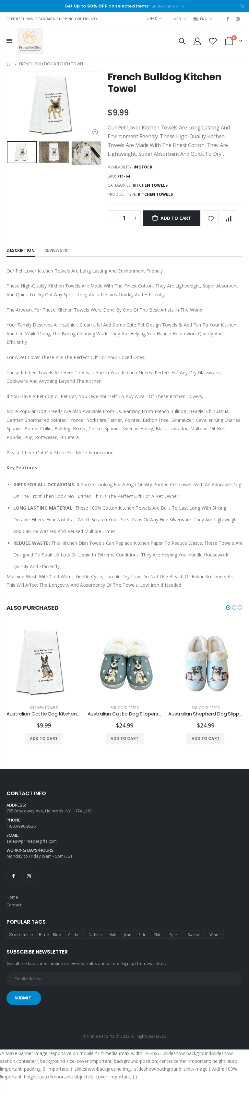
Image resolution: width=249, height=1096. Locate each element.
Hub (112, 934)
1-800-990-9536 (21, 826)
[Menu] (9, 40)
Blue (57, 934)
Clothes (74, 934)
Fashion (95, 934)
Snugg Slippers (124, 707)
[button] (228, 607)
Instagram (28, 876)
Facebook (13, 876)
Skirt (158, 934)
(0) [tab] (56, 250)
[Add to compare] (228, 218)
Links (152, 18)
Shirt (142, 934)
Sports (174, 934)
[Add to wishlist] (211, 218)
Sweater (195, 934)
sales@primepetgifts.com (31, 841)
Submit (23, 998)
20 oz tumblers (22, 934)
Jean (127, 934)
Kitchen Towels (150, 185)
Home (8, 64)
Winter (215, 934)
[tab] (20, 250)
